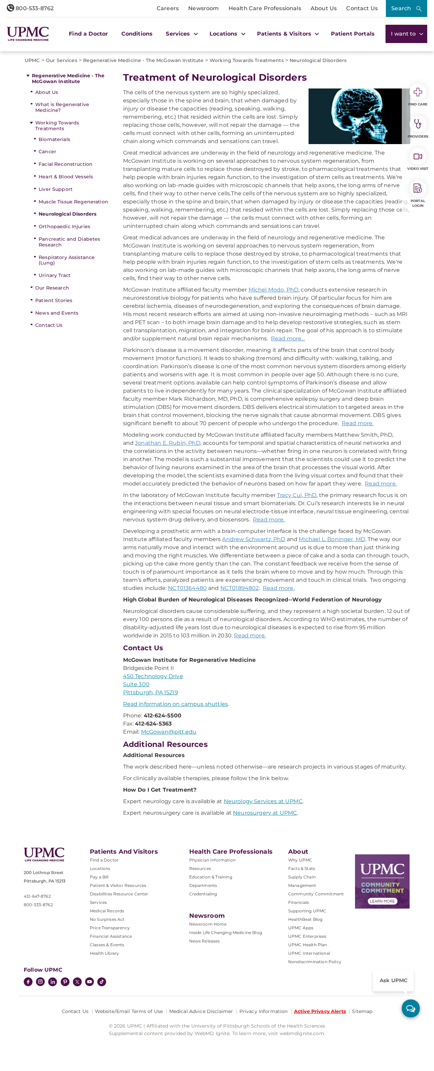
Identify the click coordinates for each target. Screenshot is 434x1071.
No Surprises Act (107, 919)
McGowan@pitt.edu (169, 732)
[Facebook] (28, 982)
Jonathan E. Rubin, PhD (167, 443)
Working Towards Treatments (57, 126)
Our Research (52, 288)
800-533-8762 (34, 8)
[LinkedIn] (52, 982)
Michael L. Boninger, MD (332, 539)
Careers (168, 8)
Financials (298, 902)
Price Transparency (110, 927)
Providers (418, 136)
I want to (404, 34)
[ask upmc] (411, 1008)
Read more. (358, 423)
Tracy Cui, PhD (296, 495)
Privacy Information (263, 1011)
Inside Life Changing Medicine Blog (225, 932)
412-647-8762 (37, 896)
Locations (100, 868)
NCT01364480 (187, 588)
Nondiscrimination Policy (314, 961)
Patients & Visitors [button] (285, 34)
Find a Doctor (88, 34)
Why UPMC (300, 859)
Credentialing (203, 893)
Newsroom (203, 8)
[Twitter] (77, 981)
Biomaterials (54, 139)
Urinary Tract (55, 275)
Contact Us (362, 8)
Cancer (47, 151)
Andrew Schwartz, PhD (253, 539)
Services (98, 902)
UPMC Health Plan (307, 944)
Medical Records (107, 910)
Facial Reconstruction (66, 164)
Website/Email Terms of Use (129, 1011)
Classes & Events (107, 944)
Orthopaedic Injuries (64, 226)
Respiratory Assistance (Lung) (67, 260)
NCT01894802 (239, 588)
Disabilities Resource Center (119, 893)
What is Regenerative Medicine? (62, 107)
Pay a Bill (99, 876)
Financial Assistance (111, 936)
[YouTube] (89, 982)
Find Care (418, 104)
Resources (200, 868)
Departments (203, 885)
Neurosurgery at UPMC (265, 813)
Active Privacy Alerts (320, 1011)
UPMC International (309, 953)
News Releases (204, 941)
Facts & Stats (301, 868)
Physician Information (212, 859)
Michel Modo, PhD (274, 289)
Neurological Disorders (67, 214)
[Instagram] (40, 982)
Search (401, 8)
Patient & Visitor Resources (118, 885)
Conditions (137, 34)
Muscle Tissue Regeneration (73, 202)
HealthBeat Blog (305, 919)
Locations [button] (224, 34)
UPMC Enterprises (307, 936)
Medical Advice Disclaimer (201, 1011)
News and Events (56, 313)
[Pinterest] (65, 982)
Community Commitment (316, 893)
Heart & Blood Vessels (66, 177)
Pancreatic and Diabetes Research (69, 242)
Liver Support (56, 189)
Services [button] (179, 34)
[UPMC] (28, 34)
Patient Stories (53, 300)
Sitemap (362, 1011)
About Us (324, 8)
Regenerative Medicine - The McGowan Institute (68, 78)
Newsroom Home (208, 924)
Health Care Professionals (265, 8)
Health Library (104, 953)
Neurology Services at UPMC (263, 801)
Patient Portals (353, 34)
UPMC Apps (300, 927)
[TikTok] (101, 981)
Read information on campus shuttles (175, 704)
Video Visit (417, 168)
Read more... (288, 338)
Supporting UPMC (307, 910)
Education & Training (210, 876)
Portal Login (418, 203)
